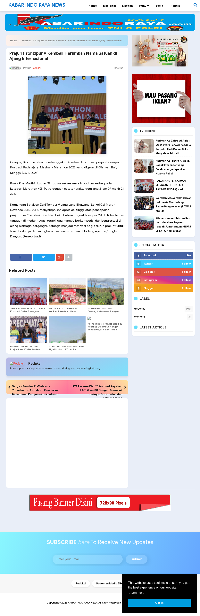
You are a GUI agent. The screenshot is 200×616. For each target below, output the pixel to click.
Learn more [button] (137, 592)
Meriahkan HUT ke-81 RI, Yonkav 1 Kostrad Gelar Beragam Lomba (63, 311)
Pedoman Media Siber (110, 583)
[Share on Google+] (60, 257)
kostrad (26, 40)
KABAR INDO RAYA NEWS (83, 602)
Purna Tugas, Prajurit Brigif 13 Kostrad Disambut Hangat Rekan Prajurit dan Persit (105, 326)
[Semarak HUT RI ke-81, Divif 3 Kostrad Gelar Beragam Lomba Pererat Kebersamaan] (28, 291)
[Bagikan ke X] (44, 257)
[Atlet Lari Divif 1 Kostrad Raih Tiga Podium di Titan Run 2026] (67, 329)
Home (13, 40)
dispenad (139, 308)
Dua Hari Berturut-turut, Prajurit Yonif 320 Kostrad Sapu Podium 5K (25, 349)
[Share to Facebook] (21, 257)
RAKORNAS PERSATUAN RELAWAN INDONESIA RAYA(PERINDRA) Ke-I (171, 185)
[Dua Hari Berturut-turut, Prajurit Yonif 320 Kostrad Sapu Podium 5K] (28, 329)
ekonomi (139, 316)
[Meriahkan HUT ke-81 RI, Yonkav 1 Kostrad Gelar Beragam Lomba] (67, 291)
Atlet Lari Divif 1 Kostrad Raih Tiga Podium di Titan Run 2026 (66, 349)
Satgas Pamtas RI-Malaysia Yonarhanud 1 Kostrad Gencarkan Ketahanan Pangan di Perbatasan (36, 390)
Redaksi (34, 363)
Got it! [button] (159, 602)
